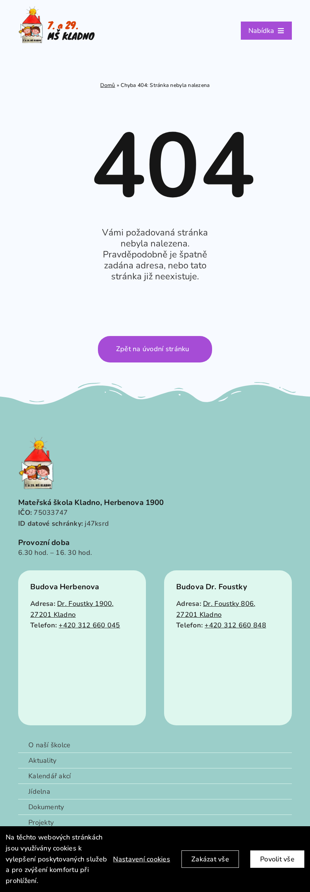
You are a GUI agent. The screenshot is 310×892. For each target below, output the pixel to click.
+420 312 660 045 (89, 625)
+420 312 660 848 (235, 625)
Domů (107, 85)
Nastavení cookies (141, 859)
